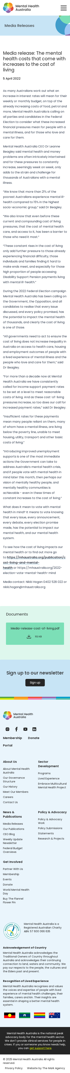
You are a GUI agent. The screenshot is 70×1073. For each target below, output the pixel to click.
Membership (12, 738)
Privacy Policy (14, 1068)
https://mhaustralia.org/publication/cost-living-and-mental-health (34, 562)
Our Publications (13, 829)
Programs (44, 773)
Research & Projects (51, 838)
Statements (46, 833)
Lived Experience (49, 778)
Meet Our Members (15, 792)
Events (7, 879)
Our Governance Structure (14, 779)
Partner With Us (13, 869)
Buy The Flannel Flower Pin (13, 900)
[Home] (18, 716)
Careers (8, 797)
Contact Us (10, 802)
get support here (40, 1048)
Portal (7, 745)
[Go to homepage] (21, 8)
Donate (33, 738)
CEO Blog (9, 834)
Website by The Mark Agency (46, 1068)
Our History (10, 787)
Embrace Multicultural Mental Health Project (52, 785)
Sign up (35, 682)
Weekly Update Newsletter (13, 841)
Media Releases (13, 824)
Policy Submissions (50, 828)
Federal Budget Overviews (13, 850)
